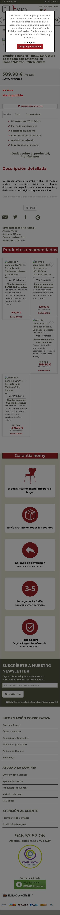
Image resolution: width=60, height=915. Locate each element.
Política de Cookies (18, 31)
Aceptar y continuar (30, 46)
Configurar (29, 42)
